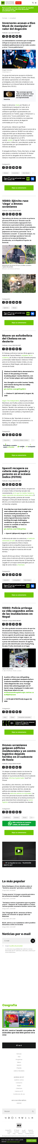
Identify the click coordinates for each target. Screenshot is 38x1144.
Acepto (14, 946)
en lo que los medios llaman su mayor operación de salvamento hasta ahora (18, 494)
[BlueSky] (22, 1117)
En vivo (18, 3)
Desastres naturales (24, 717)
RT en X (19, 1045)
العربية (23, 1130)
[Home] (3, 3)
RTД (14, 1133)
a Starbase (20, 565)
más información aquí (13, 1142)
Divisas (6, 173)
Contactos (19, 1083)
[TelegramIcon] (19, 1117)
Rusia (14, 308)
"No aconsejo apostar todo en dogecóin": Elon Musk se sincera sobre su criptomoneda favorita (19, 95)
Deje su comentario (19, 188)
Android (19, 1103)
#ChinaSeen (8, 692)
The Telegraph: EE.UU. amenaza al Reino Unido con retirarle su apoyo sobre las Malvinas (17, 914)
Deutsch (30, 1130)
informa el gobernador (16, 778)
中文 (9, 1133)
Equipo (19, 1085)
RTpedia (19, 1068)
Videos (19, 1062)
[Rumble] (9, 1117)
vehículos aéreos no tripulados (20, 793)
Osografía (9, 1005)
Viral (19, 1057)
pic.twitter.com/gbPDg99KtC (15, 389)
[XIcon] (15, 1117)
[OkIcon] (25, 1117)
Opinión (19, 1065)
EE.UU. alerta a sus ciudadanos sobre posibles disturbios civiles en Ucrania (18, 924)
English (9, 1132)
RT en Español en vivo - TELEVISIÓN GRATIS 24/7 (17, 864)
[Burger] (35, 2)
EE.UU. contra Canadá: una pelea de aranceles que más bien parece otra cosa (18, 1032)
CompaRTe (8, 1130)
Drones (16, 817)
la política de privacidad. (16, 946)
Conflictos (7, 817)
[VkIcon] (5, 1117)
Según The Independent (10, 401)
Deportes (6, 440)
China (12, 717)
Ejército (6, 308)
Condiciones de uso (19, 1094)
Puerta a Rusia (29, 1133)
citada (17, 105)
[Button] (33, 2)
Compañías (16, 580)
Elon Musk (26, 173)
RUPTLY (20, 1133)
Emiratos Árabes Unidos (21, 440)
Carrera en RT (19, 1091)
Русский (31, 1132)
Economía (15, 173)
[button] (19, 283)
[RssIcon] (28, 1117)
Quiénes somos (19, 1080)
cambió (10, 140)
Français (16, 1132)
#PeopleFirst (18, 692)
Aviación (6, 580)
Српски (24, 1132)
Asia (5, 717)
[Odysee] (12, 1117)
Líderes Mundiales (19, 1071)
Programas (19, 1059)
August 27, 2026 (26, 533)
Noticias (19, 1054)
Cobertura (19, 1088)
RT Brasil (16, 1130)
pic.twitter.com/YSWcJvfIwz (15, 529)
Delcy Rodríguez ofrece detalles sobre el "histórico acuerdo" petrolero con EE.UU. (17, 887)
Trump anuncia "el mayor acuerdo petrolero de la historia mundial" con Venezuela (18, 895)
